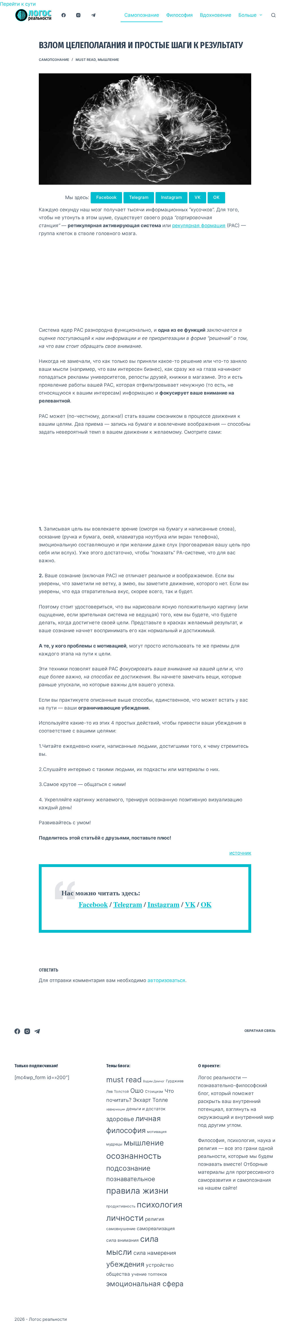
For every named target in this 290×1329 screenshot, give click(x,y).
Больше (247, 15)
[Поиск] (273, 15)
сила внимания (122, 1240)
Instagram (171, 197)
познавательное (130, 1179)
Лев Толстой (117, 1091)
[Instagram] (78, 15)
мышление (108, 59)
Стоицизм (154, 1091)
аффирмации (115, 1109)
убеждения (125, 1264)
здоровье (120, 1119)
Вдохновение (215, 15)
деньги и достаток (145, 1108)
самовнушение (120, 1228)
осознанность (133, 1156)
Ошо (137, 1090)
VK (198, 197)
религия (154, 1219)
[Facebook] (63, 15)
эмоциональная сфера (145, 1283)
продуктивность (120, 1206)
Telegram (138, 197)
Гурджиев (175, 1081)
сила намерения (154, 1253)
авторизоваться (166, 980)
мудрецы (114, 1144)
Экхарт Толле (150, 1100)
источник (240, 853)
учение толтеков (149, 1274)
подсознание (128, 1168)
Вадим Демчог (154, 1081)
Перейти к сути (18, 4)
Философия (179, 15)
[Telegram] (93, 15)
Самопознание (141, 15)
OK (216, 197)
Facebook (106, 197)
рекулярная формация (198, 225)
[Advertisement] (145, 284)
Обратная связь (260, 1030)
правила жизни (137, 1191)
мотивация (157, 1132)
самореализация (156, 1228)
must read (86, 59)
